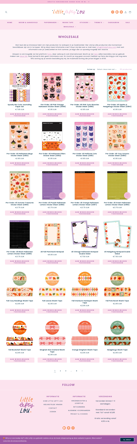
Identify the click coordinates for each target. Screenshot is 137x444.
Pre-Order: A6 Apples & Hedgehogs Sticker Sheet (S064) (117, 106)
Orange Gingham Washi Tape (84, 350)
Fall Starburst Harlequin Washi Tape (85, 302)
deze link (23, 56)
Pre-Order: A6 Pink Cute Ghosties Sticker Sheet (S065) (85, 106)
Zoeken (53, 412)
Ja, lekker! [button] (127, 439)
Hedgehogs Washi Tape (117, 350)
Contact (53, 408)
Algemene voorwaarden (79, 410)
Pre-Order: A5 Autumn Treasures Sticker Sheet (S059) (20, 204)
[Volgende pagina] (82, 371)
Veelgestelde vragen (52, 405)
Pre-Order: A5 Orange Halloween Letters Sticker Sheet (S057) (85, 204)
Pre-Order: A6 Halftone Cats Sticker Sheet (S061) (85, 155)
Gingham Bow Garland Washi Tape (52, 351)
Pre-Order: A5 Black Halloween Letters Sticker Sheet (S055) (20, 253)
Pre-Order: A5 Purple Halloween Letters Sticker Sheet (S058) (52, 204)
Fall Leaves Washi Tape (52, 301)
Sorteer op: (91, 69)
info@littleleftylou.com (106, 47)
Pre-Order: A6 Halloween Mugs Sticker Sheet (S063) (20, 155)
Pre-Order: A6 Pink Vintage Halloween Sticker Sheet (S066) (52, 106)
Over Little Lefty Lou (53, 401)
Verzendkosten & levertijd (79, 402)
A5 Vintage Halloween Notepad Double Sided (84, 253)
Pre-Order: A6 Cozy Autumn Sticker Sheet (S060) (117, 155)
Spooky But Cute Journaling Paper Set (20, 106)
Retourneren (79, 407)
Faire (49, 54)
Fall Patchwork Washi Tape (117, 301)
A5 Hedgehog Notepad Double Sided (117, 253)
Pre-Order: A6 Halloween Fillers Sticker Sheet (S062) (52, 155)
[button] (6, 12)
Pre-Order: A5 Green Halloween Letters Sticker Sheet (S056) (117, 204)
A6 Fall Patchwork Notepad (52, 252)
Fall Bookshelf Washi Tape (20, 350)
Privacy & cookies (79, 414)
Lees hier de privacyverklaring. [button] (15, 441)
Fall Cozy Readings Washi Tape (19, 301)
